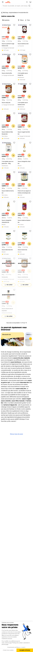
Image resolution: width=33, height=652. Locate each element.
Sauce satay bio (6, 102)
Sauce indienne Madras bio (24, 221)
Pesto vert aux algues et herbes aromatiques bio (24, 192)
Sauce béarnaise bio (7, 249)
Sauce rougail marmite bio (24, 133)
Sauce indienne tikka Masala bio (7, 133)
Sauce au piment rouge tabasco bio (8, 44)
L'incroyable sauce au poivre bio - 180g (7, 162)
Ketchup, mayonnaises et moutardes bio (15, 12)
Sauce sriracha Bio (7, 73)
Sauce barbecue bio (23, 43)
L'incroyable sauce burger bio (23, 74)
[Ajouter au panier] (13, 38)
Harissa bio (5, 277)
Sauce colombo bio (23, 277)
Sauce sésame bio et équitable (7, 309)
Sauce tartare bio (22, 249)
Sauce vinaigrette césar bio (24, 162)
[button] (30, 338)
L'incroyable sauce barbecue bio (23, 103)
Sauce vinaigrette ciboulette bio (6, 221)
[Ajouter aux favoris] (14, 25)
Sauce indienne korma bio (8, 192)
